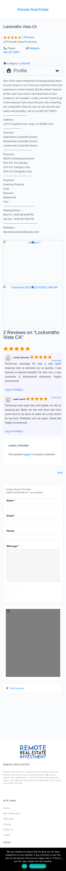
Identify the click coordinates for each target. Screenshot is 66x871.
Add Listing (8, 819)
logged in (28, 454)
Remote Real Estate (33, 10)
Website (35, 48)
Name (11, 500)
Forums (6, 808)
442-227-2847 (11, 52)
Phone (11, 531)
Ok (24, 866)
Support (6, 835)
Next (60, 472)
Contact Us (8, 829)
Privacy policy (38, 866)
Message (13, 546)
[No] (62, 859)
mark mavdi (19, 399)
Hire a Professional (11, 813)
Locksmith (24, 63)
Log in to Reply (13, 389)
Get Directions (17, 688)
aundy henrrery (21, 357)
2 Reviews (28, 37)
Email (11, 515)
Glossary (7, 824)
